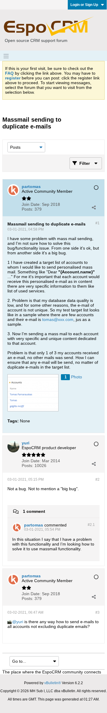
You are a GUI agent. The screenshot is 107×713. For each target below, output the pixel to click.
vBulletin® (52, 683)
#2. (91, 525)
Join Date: (31, 204)
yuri (19, 621)
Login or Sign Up (84, 5)
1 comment (34, 511)
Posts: (27, 209)
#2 (97, 479)
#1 (97, 223)
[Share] (94, 207)
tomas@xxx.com (57, 319)
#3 (97, 612)
